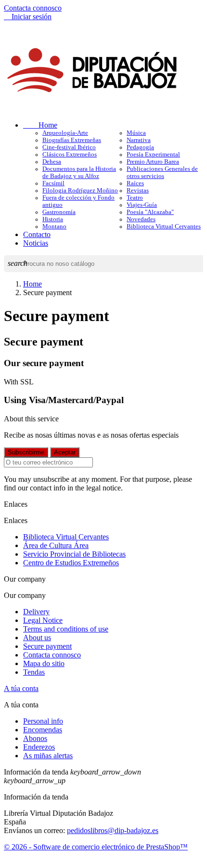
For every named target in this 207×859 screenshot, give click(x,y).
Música (136, 133)
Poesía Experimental (153, 154)
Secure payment (47, 646)
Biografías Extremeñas (71, 140)
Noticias (35, 243)
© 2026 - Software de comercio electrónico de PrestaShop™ (96, 847)
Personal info (43, 721)
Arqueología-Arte (65, 133)
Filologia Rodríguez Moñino (80, 190)
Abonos (35, 738)
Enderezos (39, 747)
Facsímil (53, 183)
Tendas (34, 672)
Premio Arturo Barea (153, 161)
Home (40, 125)
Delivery (36, 612)
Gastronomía (59, 212)
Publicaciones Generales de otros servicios (162, 172)
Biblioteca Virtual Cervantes (164, 226)
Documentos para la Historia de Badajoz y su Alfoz (79, 172)
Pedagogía (140, 147)
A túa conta (21, 688)
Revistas (138, 190)
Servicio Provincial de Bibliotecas (74, 554)
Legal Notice (43, 620)
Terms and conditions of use (65, 629)
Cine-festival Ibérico (69, 147)
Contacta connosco (33, 8)
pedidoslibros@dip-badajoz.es (112, 830)
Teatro (135, 197)
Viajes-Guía (142, 205)
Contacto (37, 234)
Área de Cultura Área (56, 545)
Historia (52, 219)
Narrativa (139, 140)
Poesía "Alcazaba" (150, 212)
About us (37, 637)
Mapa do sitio (44, 663)
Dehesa (51, 161)
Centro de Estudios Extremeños (71, 563)
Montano (54, 226)
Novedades (141, 219)
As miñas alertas (48, 756)
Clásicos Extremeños (69, 154)
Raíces (135, 183)
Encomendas (42, 730)
